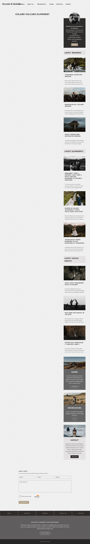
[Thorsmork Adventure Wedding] (74, 58)
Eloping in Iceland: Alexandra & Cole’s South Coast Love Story (74, 209)
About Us (30, 4)
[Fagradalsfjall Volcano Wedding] (74, 88)
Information (41, 4)
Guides (51, 4)
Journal (22, 4)
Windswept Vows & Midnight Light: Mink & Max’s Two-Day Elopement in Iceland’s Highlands (73, 176)
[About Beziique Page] (9, 513)
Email (39, 477)
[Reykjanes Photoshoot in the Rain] (74, 296)
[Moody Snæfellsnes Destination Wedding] (74, 118)
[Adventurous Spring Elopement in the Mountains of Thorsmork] (74, 223)
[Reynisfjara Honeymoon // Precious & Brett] (74, 326)
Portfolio (59, 4)
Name (21, 477)
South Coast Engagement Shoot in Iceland (74, 283)
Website (58, 477)
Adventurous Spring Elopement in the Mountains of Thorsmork (74, 241)
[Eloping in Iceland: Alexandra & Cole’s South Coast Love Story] (74, 192)
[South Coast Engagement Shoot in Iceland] (74, 266)
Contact (68, 4)
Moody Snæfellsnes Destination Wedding (73, 135)
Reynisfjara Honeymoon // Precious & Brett (74, 343)
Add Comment (23, 482)
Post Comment (24, 502)
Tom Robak (47, 541)
